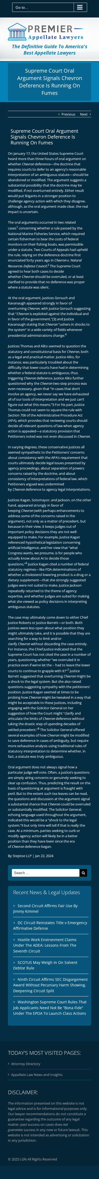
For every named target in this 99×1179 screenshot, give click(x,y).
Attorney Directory (25, 1063)
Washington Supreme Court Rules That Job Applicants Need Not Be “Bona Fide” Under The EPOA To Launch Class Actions (50, 1007)
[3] (54, 319)
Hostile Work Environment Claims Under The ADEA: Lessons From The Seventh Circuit (45, 945)
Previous (68, 114)
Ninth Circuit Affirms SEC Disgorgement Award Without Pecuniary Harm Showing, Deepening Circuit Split (50, 985)
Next (84, 114)
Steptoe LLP (22, 855)
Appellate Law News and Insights (37, 1074)
